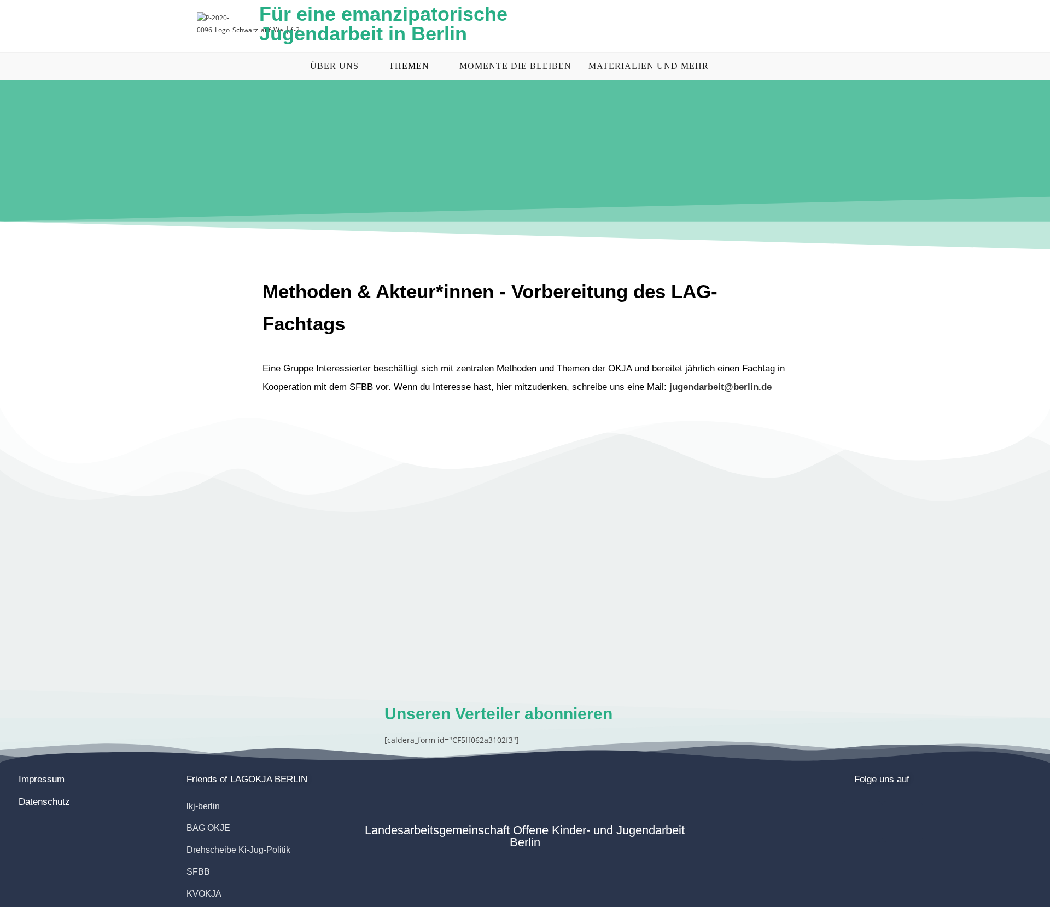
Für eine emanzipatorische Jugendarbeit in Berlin (383, 24)
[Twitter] (902, 821)
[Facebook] (862, 821)
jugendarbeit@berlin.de (720, 387)
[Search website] (739, 66)
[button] (246, 779)
